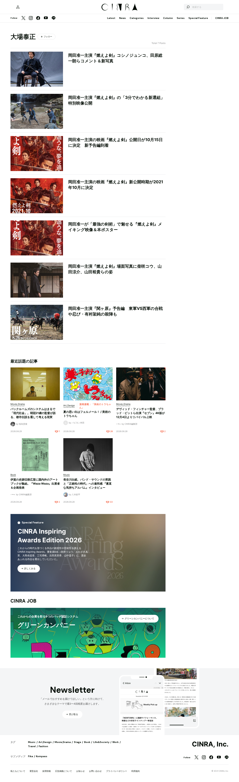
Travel (32, 746)
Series (181, 18)
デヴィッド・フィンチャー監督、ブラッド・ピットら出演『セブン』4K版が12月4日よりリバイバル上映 (140, 413)
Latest (111, 18)
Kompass (41, 756)
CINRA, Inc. (210, 744)
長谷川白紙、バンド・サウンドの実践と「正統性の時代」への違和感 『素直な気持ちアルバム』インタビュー (87, 483)
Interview (153, 18)
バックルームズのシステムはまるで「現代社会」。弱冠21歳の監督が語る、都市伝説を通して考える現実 (33, 413)
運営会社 (34, 771)
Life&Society (101, 742)
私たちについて (17, 771)
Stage (77, 742)
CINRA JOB (222, 18)
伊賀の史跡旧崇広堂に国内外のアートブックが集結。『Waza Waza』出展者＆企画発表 (35, 483)
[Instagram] (31, 18)
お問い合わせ (95, 771)
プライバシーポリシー (116, 771)
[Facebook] (38, 18)
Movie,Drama (63, 742)
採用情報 (46, 771)
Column (168, 18)
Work (115, 742)
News (122, 18)
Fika (30, 756)
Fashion (43, 746)
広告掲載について (63, 771)
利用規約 (135, 771)
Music (32, 742)
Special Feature (198, 18)
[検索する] (188, 7)
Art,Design (45, 742)
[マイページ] (18, 7)
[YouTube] (46, 18)
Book (87, 742)
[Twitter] (23, 18)
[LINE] (53, 18)
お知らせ (80, 771)
